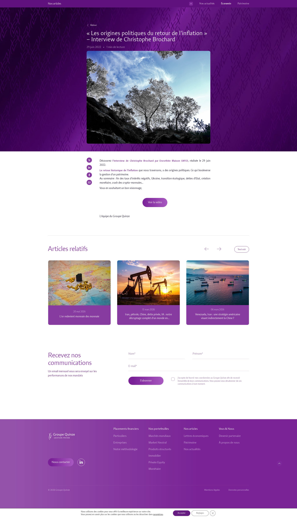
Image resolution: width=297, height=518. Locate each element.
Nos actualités (207, 3)
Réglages (200, 513)
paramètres (158, 515)
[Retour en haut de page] (279, 463)
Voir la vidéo (155, 202)
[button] (89, 160)
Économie (226, 3)
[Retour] (88, 25)
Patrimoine (243, 3)
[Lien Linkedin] (81, 462)
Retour (93, 25)
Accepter (182, 513)
